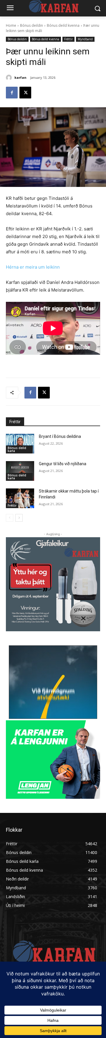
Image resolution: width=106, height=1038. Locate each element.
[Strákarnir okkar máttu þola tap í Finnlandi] (20, 498)
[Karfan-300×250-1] (53, 759)
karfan (20, 77)
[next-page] (19, 518)
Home (11, 25)
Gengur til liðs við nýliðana (62, 463)
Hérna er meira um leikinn (33, 267)
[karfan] (10, 78)
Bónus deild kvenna (63, 25)
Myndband (85, 39)
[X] (25, 92)
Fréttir (68, 39)
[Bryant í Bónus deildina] (20, 443)
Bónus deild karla (17, 449)
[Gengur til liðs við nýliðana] (20, 471)
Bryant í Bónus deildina (60, 436)
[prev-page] (9, 518)
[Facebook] (12, 92)
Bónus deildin (31, 25)
